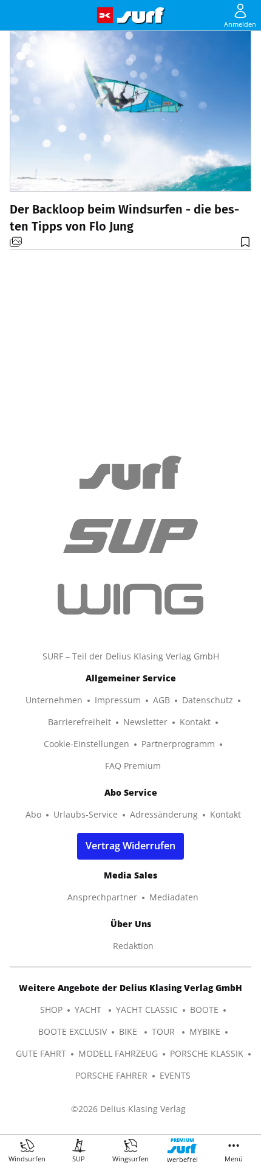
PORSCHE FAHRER (111, 1075)
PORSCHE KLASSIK (206, 1053)
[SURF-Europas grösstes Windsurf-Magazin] (140, 15)
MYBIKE (204, 1031)
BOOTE (204, 1009)
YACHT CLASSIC (147, 1009)
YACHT (89, 1009)
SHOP (51, 1009)
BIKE (129, 1031)
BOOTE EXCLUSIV (72, 1031)
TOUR (164, 1031)
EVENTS (175, 1075)
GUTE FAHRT (41, 1053)
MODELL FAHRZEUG (118, 1053)
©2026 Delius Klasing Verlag (128, 1109)
